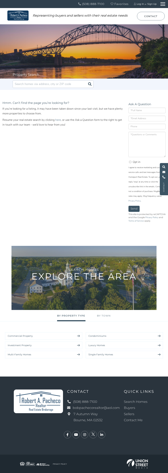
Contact (151, 16)
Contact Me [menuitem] (133, 420)
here (58, 120)
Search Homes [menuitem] (135, 402)
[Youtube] (76, 434)
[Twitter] (93, 434)
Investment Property (20, 345)
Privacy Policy (134, 201)
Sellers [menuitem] (129, 414)
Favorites (121, 4)
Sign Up (152, 3)
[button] (89, 84)
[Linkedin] (101, 434)
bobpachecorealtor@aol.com (96, 408)
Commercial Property (20, 335)
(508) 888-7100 (92, 4)
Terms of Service (136, 220)
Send (134, 208)
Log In (140, 3)
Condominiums (97, 335)
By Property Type (71, 315)
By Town (104, 315)
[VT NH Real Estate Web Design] (137, 463)
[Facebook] (67, 434)
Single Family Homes (100, 354)
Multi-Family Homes (19, 354)
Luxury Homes (96, 345)
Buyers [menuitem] (129, 408)
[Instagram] (84, 434)
